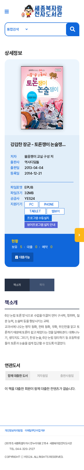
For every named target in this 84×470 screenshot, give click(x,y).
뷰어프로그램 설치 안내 (41, 225)
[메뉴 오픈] (79, 235)
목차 (41, 285)
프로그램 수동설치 (38, 218)
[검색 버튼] (72, 29)
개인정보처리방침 (13, 430)
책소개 (17, 285)
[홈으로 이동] (42, 11)
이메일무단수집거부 (35, 430)
